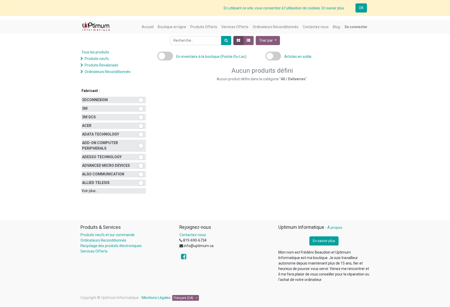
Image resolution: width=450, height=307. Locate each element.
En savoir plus (324, 241)
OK (361, 8)
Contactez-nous (192, 235)
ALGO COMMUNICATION (103, 174)
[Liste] (248, 40)
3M (85, 108)
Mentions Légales (156, 298)
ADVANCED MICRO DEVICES (106, 165)
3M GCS (89, 117)
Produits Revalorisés (101, 65)
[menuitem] (148, 27)
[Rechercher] (226, 40)
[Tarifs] (238, 40)
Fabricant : (91, 91)
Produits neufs (97, 59)
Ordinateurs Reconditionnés (107, 72)
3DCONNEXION (95, 100)
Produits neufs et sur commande (107, 235)
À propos (334, 227)
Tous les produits (95, 52)
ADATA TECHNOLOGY (100, 134)
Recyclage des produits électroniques (111, 246)
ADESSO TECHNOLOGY (102, 157)
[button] (268, 40)
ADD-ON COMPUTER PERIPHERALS (100, 145)
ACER (86, 126)
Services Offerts (94, 251)
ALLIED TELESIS (96, 183)
